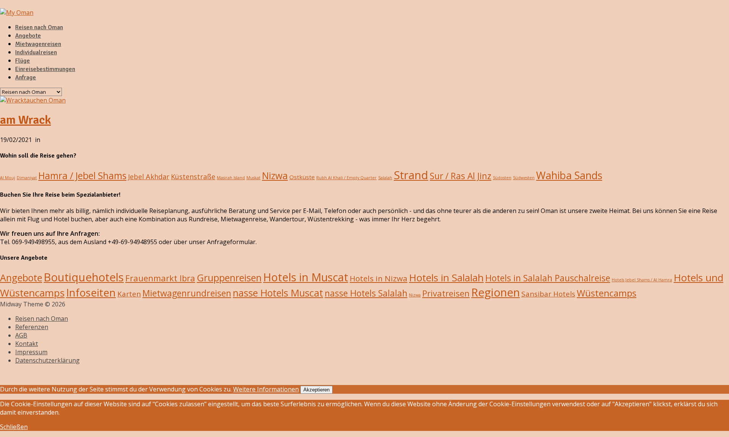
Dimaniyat (27, 177)
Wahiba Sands (569, 175)
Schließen (14, 427)
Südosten (502, 177)
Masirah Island (231, 177)
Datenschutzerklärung (47, 360)
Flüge (22, 61)
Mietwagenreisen (38, 44)
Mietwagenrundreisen (186, 293)
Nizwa (275, 175)
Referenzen (31, 327)
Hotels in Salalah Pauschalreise (547, 278)
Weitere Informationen (266, 389)
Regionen (495, 292)
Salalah (385, 177)
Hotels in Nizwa (378, 278)
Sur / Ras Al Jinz (460, 176)
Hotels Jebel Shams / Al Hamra (642, 279)
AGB (21, 335)
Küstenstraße (193, 176)
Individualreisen (36, 52)
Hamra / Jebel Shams (82, 175)
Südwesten (524, 177)
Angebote (28, 35)
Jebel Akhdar (148, 176)
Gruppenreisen (229, 277)
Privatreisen (446, 293)
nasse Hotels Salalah (366, 293)
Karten (129, 294)
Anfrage (25, 77)
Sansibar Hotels (548, 294)
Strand (411, 175)
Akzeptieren (316, 390)
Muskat (253, 177)
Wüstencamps (606, 293)
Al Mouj (7, 177)
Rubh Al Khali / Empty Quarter (346, 177)
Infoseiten (91, 293)
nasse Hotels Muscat (278, 292)
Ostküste (302, 177)
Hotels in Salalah (446, 277)
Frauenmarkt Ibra (160, 278)
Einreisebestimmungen (45, 69)
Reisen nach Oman (39, 27)
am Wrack (25, 119)
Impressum (31, 352)
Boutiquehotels (84, 277)
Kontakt (26, 343)
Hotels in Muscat (305, 277)
